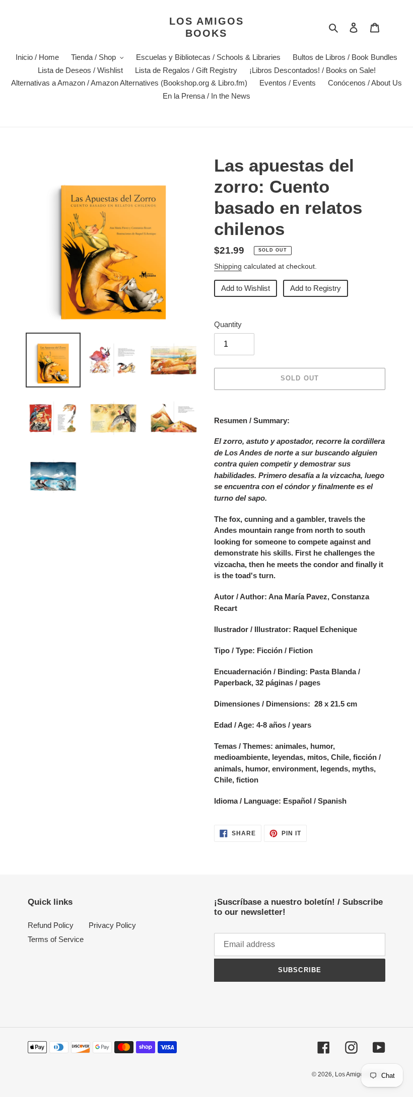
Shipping (228, 266)
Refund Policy (51, 925)
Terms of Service (56, 939)
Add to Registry (315, 288)
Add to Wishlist (245, 288)
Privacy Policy (112, 925)
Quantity (228, 324)
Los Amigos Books (206, 27)
